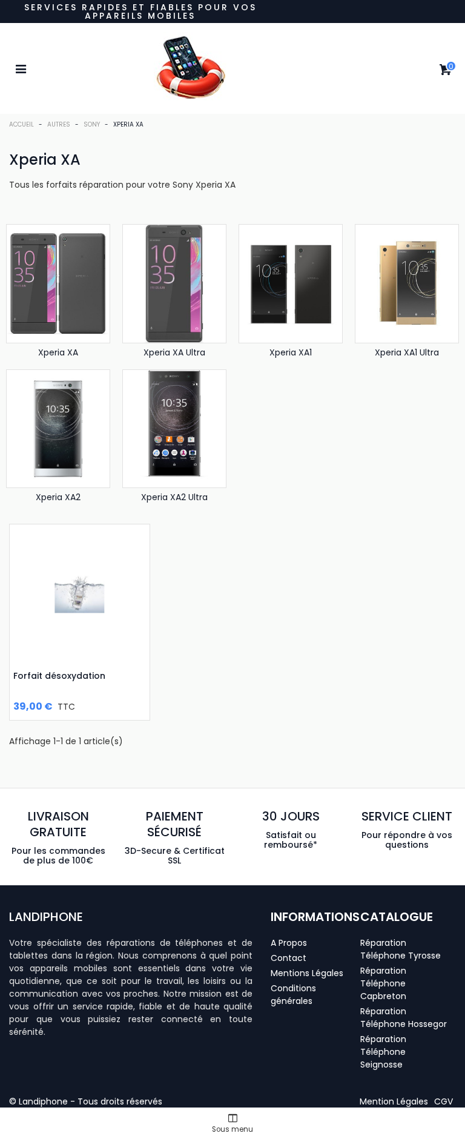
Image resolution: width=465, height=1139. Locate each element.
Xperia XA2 (58, 497)
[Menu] (20, 68)
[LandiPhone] (232, 68)
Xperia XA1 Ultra (407, 352)
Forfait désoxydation (59, 675)
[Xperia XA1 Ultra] (407, 283)
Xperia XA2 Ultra (174, 497)
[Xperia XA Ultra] (174, 283)
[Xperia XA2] (58, 428)
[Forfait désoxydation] (80, 594)
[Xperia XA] (58, 283)
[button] (394, 1101)
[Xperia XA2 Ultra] (174, 428)
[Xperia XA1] (291, 283)
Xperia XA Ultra (174, 352)
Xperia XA (58, 352)
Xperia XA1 (290, 352)
